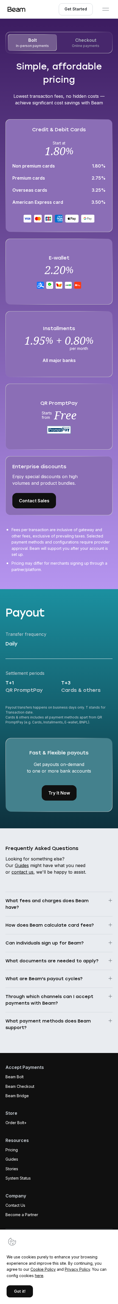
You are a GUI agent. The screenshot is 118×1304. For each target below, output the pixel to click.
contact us (22, 872)
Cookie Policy (43, 1269)
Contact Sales (34, 500)
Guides (22, 865)
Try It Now (59, 793)
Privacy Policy (77, 1269)
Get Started (75, 9)
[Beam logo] (16, 9)
